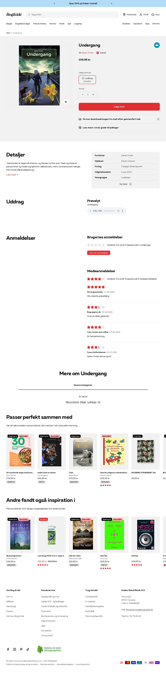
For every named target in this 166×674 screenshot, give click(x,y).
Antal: (81, 88)
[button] (105, 485)
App (147, 23)
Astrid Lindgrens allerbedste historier (114, 472)
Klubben (126, 23)
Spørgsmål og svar (50, 596)
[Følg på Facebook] (8, 649)
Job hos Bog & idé (15, 616)
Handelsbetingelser (94, 606)
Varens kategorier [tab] (83, 385)
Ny (99, 402)
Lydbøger (91, 402)
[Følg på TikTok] (28, 649)
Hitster (135, 556)
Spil (69, 23)
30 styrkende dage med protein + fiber (20, 472)
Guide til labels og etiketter (54, 606)
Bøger (9, 23)
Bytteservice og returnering (54, 616)
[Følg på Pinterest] (21, 649)
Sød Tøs (103, 556)
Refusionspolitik (47, 664)
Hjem (8, 33)
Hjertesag (11, 606)
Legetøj (78, 23)
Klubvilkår (89, 611)
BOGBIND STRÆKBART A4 (144, 472)
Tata (71, 472)
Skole (61, 23)
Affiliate (10, 601)
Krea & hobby (39, 23)
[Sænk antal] (82, 94)
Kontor (52, 23)
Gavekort (137, 23)
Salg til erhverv (48, 621)
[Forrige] (54, 3)
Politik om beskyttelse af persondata (22, 664)
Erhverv (156, 23)
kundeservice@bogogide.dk (139, 609)
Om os (9, 596)
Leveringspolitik (83, 664)
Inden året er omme (47, 472)
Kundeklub (46, 630)
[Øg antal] (93, 94)
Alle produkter (72, 402)
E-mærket (90, 601)
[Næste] (111, 3)
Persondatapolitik (94, 616)
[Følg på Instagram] (14, 649)
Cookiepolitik (91, 596)
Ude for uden (75, 556)
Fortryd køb (47, 635)
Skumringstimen (13, 556)
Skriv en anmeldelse (98, 252)
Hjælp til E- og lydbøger (52, 601)
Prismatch (46, 611)
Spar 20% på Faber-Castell (83, 3)
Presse (9, 611)
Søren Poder (88, 52)
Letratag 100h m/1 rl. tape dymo (52, 556)
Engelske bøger (22, 23)
